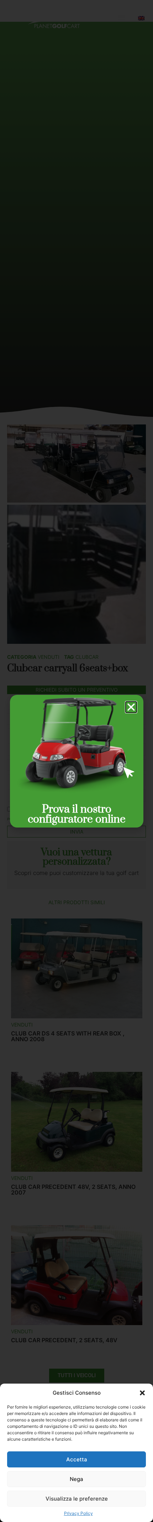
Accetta (76, 1459)
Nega (76, 1479)
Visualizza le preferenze (77, 1498)
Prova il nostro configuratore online (77, 814)
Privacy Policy (78, 1513)
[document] (76, 761)
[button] (142, 1392)
